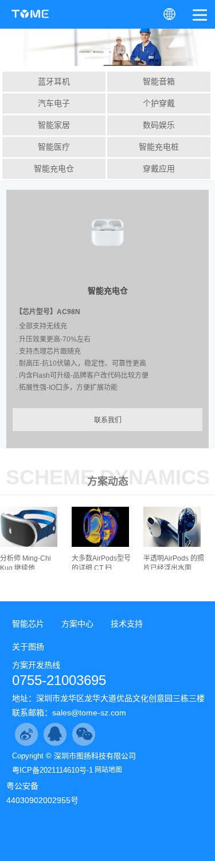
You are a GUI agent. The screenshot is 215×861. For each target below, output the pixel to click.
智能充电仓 (54, 168)
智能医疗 (54, 146)
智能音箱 (159, 81)
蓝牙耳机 (54, 81)
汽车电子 (54, 103)
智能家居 (54, 125)
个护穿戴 (159, 103)
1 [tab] (107, 53)
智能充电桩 (159, 146)
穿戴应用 (159, 168)
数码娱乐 (159, 125)
